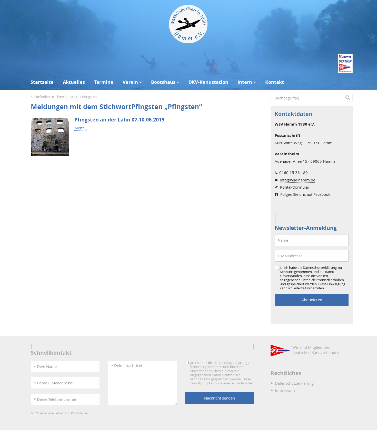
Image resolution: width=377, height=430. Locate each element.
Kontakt (274, 82)
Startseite (42, 82)
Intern (244, 82)
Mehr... (80, 127)
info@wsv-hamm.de (297, 179)
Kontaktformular (294, 187)
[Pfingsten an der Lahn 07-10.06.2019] (50, 137)
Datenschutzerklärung (320, 267)
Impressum (285, 390)
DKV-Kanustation (208, 82)
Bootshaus (163, 82)
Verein (130, 82)
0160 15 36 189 (293, 172)
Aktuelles (74, 82)
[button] (348, 98)
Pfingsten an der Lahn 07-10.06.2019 (119, 119)
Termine (103, 82)
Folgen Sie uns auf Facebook (305, 194)
